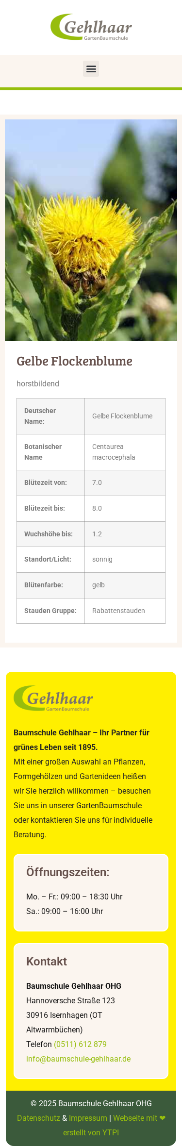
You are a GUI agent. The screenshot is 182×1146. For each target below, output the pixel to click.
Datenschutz (38, 1118)
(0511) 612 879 (80, 1044)
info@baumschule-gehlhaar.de (78, 1058)
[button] (91, 69)
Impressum (88, 1118)
